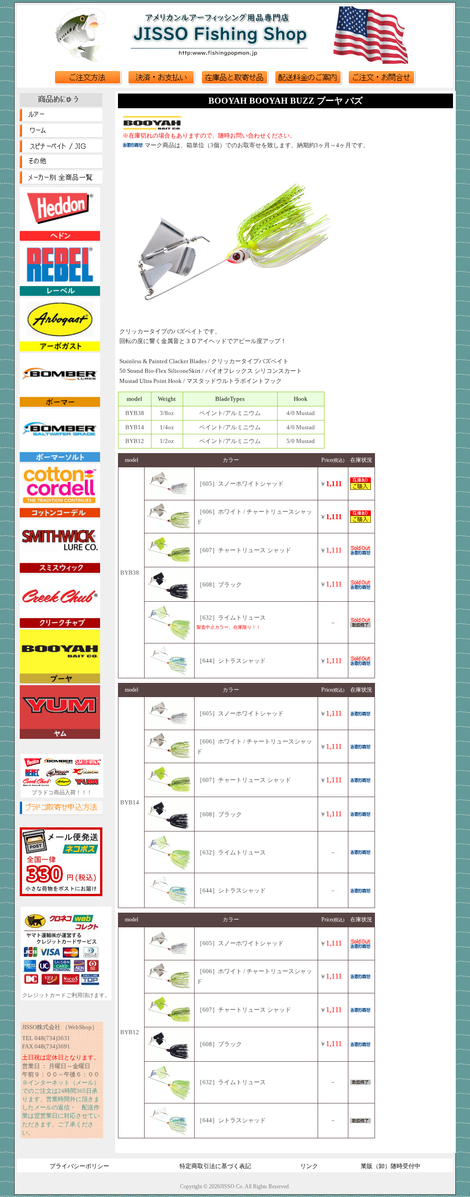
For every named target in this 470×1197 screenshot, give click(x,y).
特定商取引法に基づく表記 (215, 1166)
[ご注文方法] (88, 83)
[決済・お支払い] (161, 83)
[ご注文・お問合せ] (381, 83)
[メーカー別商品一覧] (61, 182)
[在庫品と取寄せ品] (235, 83)
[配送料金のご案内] (308, 83)
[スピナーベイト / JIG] (61, 151)
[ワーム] (61, 135)
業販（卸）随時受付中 (390, 1166)
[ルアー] (61, 119)
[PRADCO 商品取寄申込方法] (61, 812)
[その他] (61, 166)
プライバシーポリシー (79, 1166)
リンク (309, 1166)
